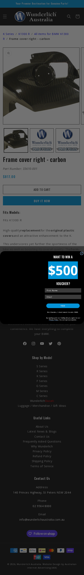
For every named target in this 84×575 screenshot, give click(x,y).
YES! (63, 305)
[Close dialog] (81, 253)
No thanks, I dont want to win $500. (63, 312)
